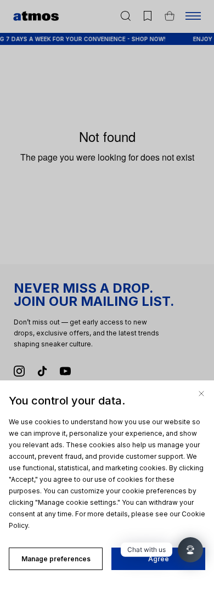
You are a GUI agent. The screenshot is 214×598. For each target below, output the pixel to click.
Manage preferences (56, 559)
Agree (158, 559)
